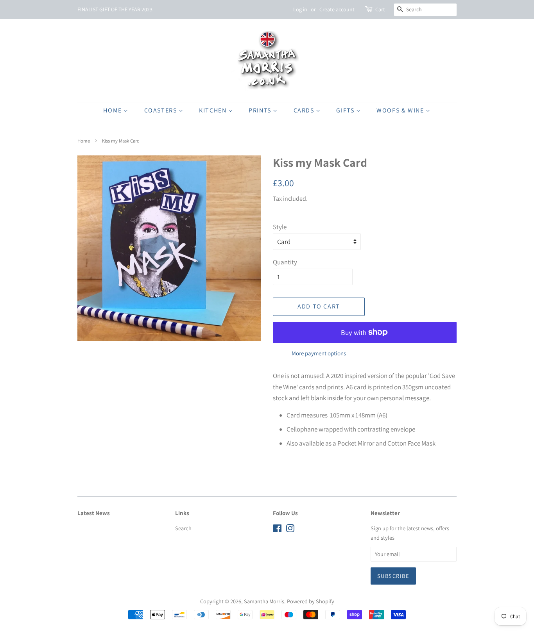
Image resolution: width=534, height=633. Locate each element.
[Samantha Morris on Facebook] (277, 529)
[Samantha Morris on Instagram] (290, 529)
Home (113, 110)
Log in (300, 9)
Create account (337, 9)
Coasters (161, 110)
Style (280, 227)
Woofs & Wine (401, 110)
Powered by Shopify (310, 601)
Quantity (285, 262)
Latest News (93, 513)
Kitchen (213, 110)
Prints (261, 110)
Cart (380, 9)
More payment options (319, 353)
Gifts (346, 110)
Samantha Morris (264, 601)
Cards (305, 110)
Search (183, 528)
